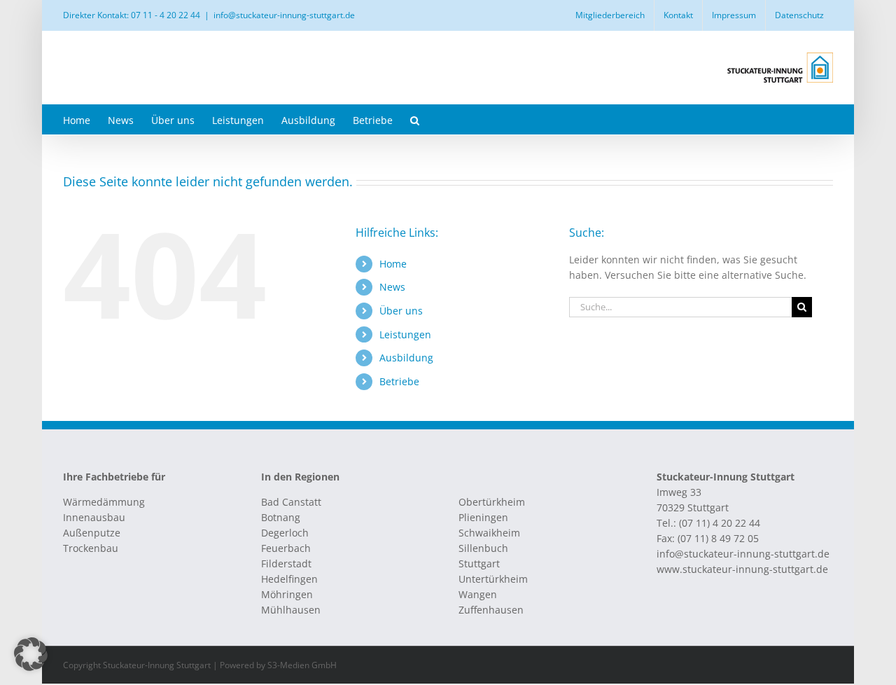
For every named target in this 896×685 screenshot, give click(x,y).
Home (393, 263)
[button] (414, 119)
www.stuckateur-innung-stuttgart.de (742, 569)
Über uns (401, 310)
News (392, 286)
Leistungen (405, 334)
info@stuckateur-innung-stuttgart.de (284, 15)
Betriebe (399, 381)
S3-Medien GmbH (302, 665)
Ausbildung (406, 357)
